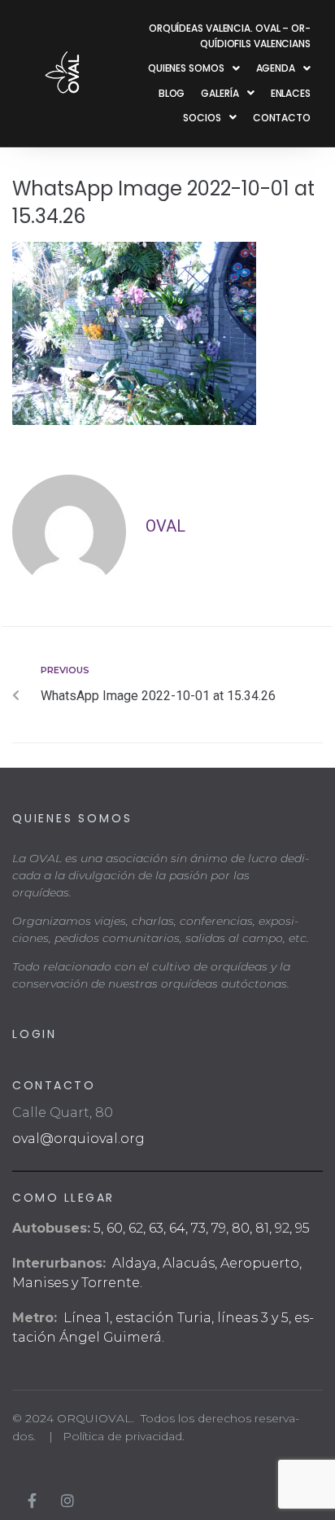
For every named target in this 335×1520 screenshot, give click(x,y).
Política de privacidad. (124, 1436)
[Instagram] (67, 1500)
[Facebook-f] (31, 1500)
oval (165, 526)
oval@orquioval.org (78, 1138)
